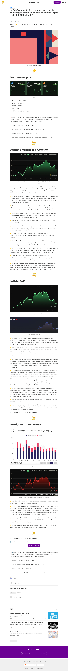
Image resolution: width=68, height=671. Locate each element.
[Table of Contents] (1, 335)
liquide (41, 400)
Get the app (40, 664)
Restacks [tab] (19, 592)
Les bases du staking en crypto (19, 613)
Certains (14, 206)
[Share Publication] (51, 2)
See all (12, 641)
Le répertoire (15, 542)
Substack (27, 668)
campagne (33, 256)
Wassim (16, 616)
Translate (12, 7)
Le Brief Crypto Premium (20, 117)
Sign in (64, 2)
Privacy (33, 661)
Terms (36, 661)
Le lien (14, 412)
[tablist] (15, 592)
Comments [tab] (13, 592)
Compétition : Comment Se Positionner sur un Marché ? (27, 622)
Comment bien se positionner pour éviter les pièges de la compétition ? (26, 624)
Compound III (46, 375)
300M (38, 390)
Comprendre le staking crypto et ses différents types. (22, 615)
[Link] (8, 77)
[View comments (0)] (15, 21)
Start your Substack (30, 664)
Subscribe (57, 2)
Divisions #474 (30, 65)
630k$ (32, 515)
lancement (27, 213)
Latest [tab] (14, 609)
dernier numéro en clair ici (44, 138)
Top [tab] (11, 609)
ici (29, 138)
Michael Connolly (37, 65)
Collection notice (42, 661)
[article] (34, 616)
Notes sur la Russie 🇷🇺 (16, 632)
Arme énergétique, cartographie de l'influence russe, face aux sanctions (26, 633)
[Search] (48, 2)
